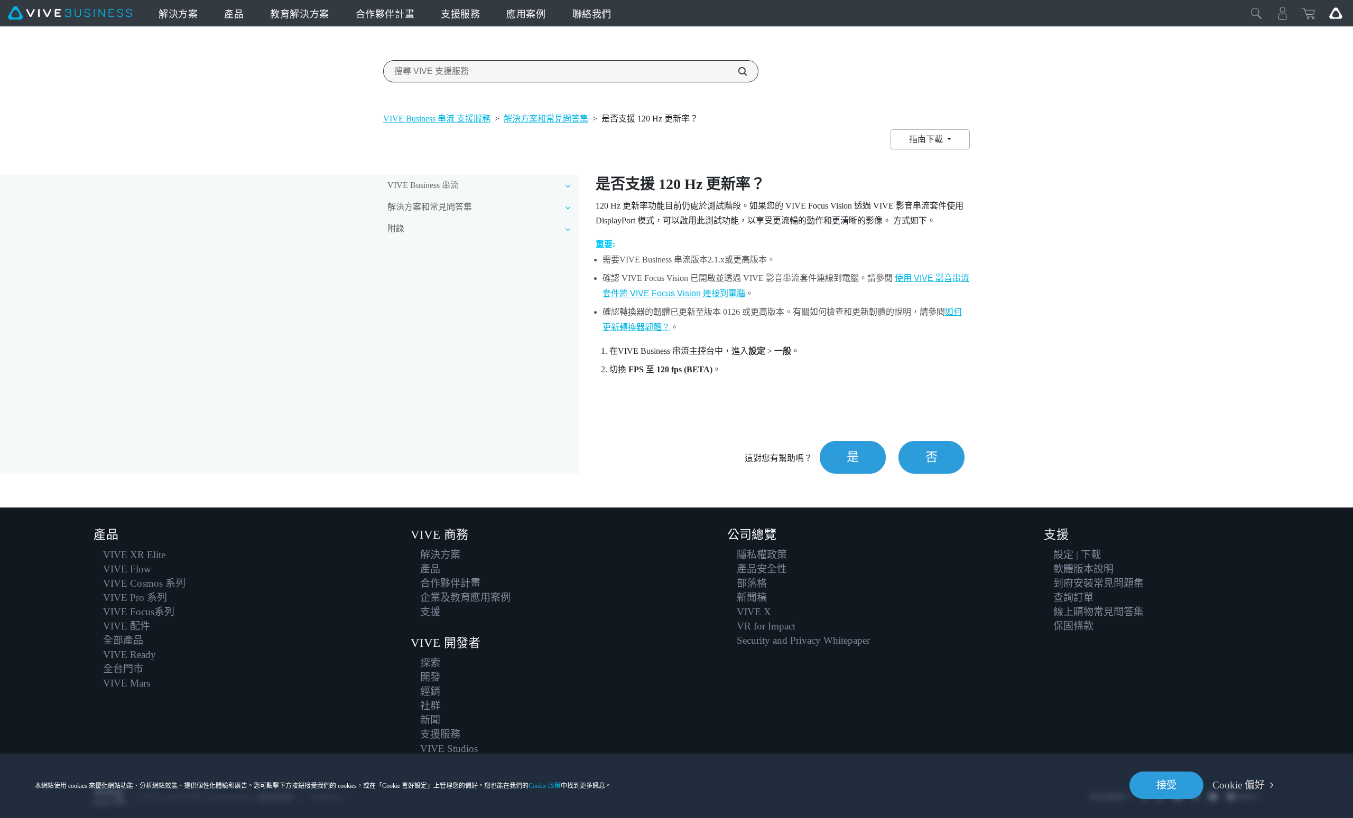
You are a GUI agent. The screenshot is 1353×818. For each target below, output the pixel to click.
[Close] (1256, 13)
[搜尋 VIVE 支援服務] (736, 71)
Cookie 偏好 (1238, 785)
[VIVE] (70, 13)
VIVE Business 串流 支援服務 (436, 118)
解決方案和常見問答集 (546, 118)
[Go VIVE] (1335, 13)
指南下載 (927, 139)
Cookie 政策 (545, 785)
